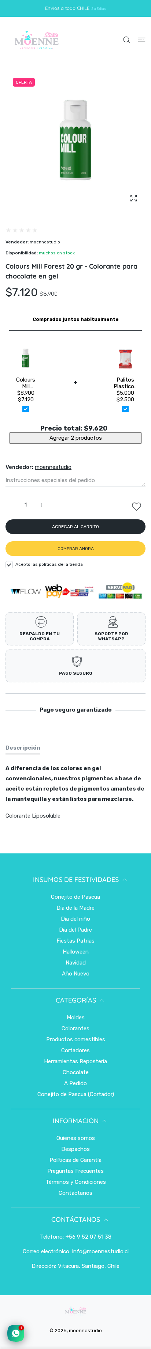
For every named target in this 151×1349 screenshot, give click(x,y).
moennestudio (45, 242)
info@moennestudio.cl (100, 1251)
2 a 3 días (98, 9)
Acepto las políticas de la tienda (49, 564)
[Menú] (141, 40)
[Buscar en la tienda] (126, 40)
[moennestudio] (36, 39)
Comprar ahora (76, 548)
